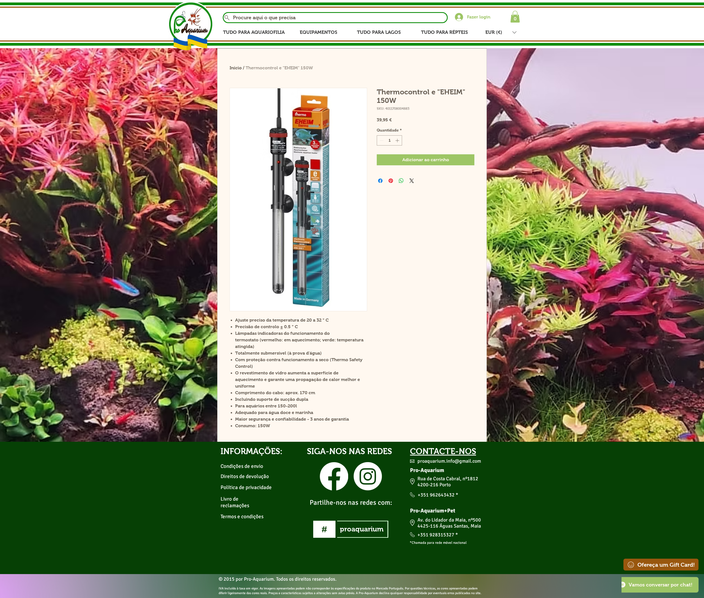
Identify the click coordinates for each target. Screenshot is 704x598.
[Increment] (397, 140)
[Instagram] (368, 476)
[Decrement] (381, 140)
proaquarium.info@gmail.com (449, 461)
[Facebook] (334, 476)
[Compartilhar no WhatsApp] (401, 180)
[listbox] (501, 32)
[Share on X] (411, 180)
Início (236, 67)
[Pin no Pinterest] (390, 180)
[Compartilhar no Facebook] (380, 180)
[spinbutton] (389, 140)
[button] (515, 17)
